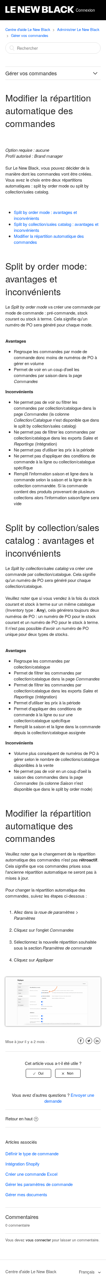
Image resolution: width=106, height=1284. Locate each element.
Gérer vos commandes (29, 35)
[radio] (38, 1073)
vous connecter (38, 1240)
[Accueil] (39, 13)
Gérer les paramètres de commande (39, 1184)
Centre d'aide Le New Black (27, 29)
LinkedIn (97, 1040)
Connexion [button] (85, 10)
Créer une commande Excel (31, 1174)
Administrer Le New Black (78, 29)
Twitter (88, 1040)
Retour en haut (19, 1118)
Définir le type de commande (32, 1153)
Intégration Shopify (22, 1164)
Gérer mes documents (26, 1194)
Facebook (80, 1040)
